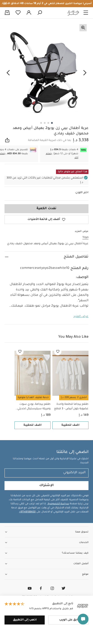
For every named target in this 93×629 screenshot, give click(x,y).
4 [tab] (41, 123)
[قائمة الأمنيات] (57, 351)
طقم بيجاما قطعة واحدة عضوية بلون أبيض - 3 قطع (71, 406)
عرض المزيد (80, 316)
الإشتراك (46, 485)
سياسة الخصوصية (58, 503)
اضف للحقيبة (70, 425)
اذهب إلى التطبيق (25, 620)
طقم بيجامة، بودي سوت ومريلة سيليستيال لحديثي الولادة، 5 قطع (34, 407)
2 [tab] (48, 123)
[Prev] (84, 73)
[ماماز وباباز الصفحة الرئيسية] (73, 13)
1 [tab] (52, 123)
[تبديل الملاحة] (85, 13)
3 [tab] (45, 123)
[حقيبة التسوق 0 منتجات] (7, 13)
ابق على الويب (68, 620)
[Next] (8, 73)
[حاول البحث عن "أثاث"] (39, 13)
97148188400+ (27, 512)
